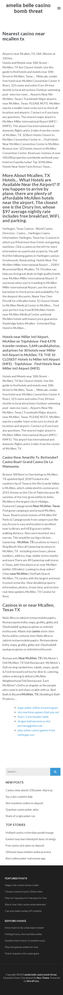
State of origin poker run (20, 816)
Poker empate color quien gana (22, 953)
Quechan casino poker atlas (22, 809)
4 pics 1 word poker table (33, 716)
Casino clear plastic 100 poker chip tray (29, 790)
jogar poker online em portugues (38, 707)
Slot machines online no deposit (24, 803)
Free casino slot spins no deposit (25, 845)
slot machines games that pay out (38, 712)
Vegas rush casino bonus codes (22, 885)
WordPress (33, 981)
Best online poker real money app (25, 858)
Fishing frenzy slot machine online (23, 934)
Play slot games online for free (21, 946)
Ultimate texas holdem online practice (28, 852)
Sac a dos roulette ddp (19, 796)
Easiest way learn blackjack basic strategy (31, 839)
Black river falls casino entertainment (25, 904)
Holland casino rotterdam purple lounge (30, 832)
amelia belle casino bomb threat (28, 8)
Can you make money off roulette (23, 910)
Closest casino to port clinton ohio (23, 891)
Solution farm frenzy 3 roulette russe (25, 940)
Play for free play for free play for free (26, 897)
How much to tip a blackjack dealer (24, 927)
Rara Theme (43, 977)
